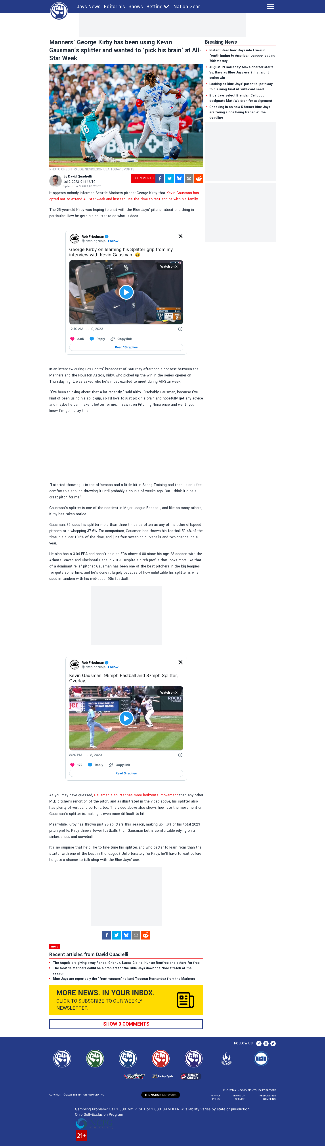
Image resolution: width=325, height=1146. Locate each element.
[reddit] (198, 178)
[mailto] (189, 178)
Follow (113, 241)
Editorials (114, 6)
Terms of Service (239, 1097)
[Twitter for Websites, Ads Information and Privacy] (180, 329)
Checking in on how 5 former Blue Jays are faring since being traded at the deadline (239, 112)
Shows (135, 6)
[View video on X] (126, 292)
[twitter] (169, 178)
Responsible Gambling (268, 1097)
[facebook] (159, 178)
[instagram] (266, 1043)
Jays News (88, 6)
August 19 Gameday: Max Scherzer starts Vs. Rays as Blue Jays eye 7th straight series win (241, 72)
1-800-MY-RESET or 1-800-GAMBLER (147, 1109)
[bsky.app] (179, 178)
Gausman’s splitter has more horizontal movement (136, 795)
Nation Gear (186, 6)
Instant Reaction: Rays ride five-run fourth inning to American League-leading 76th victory (242, 55)
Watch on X (169, 266)
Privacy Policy (215, 1097)
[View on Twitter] (180, 238)
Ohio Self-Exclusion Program (99, 1114)
